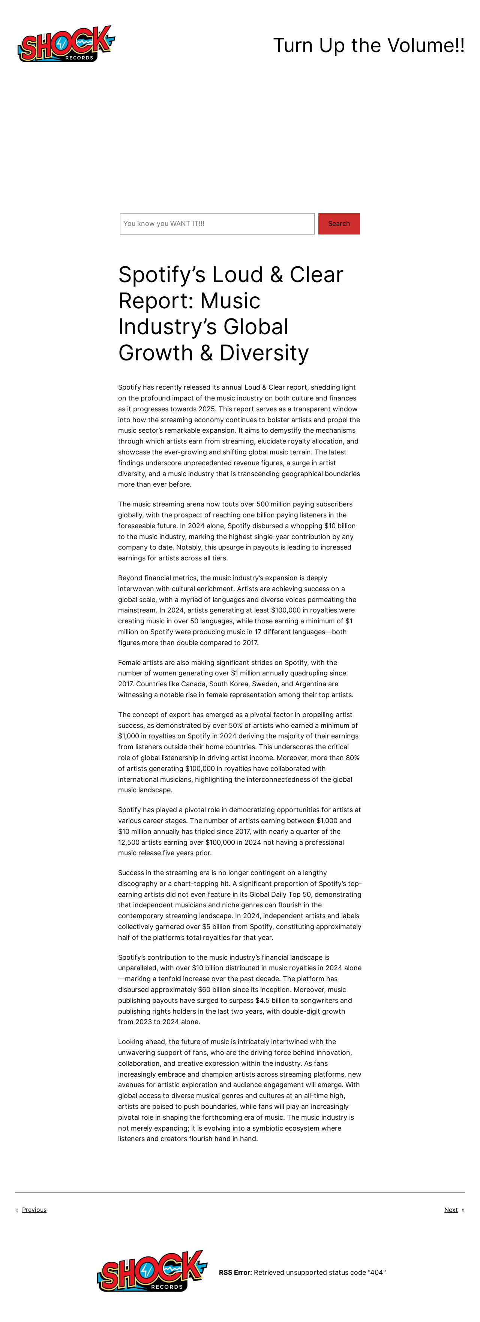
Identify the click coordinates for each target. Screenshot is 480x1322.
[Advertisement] (240, 151)
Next (451, 1209)
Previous (34, 1209)
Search (339, 223)
